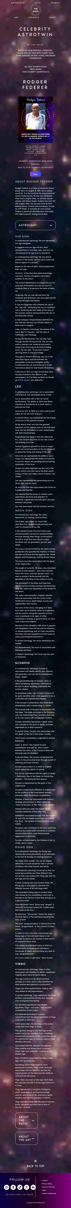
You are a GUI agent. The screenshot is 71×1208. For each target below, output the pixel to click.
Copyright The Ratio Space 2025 (36, 1202)
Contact (45, 1180)
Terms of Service (48, 1187)
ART (16, 17)
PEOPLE (55, 3)
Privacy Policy (47, 1184)
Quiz (35, 174)
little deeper (25, 380)
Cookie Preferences (49, 1193)
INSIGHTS (33, 17)
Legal (44, 1190)
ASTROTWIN (18, 3)
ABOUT (53, 17)
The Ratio (20, 958)
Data (38, 3)
